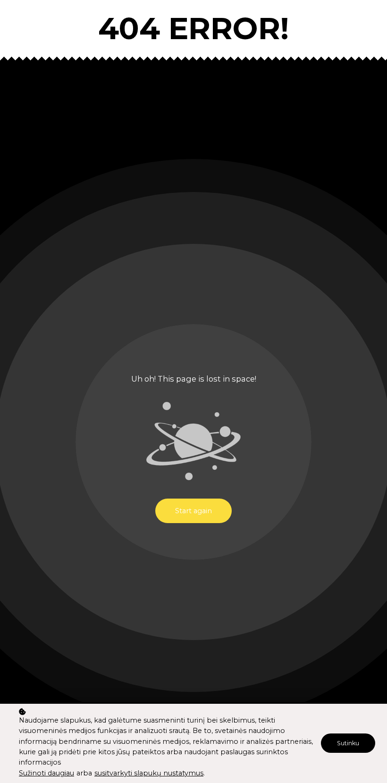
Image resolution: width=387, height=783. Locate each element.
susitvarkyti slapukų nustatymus (148, 773)
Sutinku (348, 743)
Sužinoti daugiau (46, 773)
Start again (193, 511)
